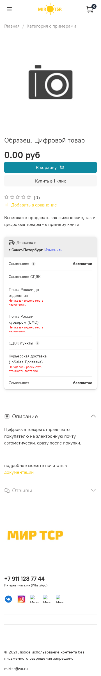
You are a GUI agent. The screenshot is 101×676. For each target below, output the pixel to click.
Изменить (53, 249)
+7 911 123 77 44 (24, 578)
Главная (12, 26)
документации (19, 472)
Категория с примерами (51, 26)
